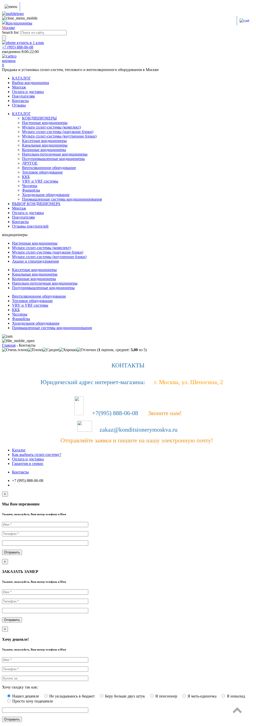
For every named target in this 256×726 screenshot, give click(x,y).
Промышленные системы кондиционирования (62, 199)
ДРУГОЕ (30, 163)
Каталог (19, 450)
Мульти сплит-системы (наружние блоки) (57, 132)
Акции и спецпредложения (35, 261)
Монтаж (19, 87)
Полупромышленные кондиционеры (53, 159)
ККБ (26, 177)
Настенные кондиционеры (45, 123)
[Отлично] (86, 350)
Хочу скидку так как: (20, 687)
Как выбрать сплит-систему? (36, 454)
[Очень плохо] (15, 350)
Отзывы (19, 105)
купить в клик (30, 43)
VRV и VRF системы (40, 181)
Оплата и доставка (28, 92)
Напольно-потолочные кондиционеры (55, 154)
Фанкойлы (31, 190)
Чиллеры (29, 186)
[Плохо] (35, 350)
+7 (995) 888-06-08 (17, 47)
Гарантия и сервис (28, 463)
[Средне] (50, 350)
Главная (9, 345)
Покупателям (23, 96)
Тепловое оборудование (42, 172)
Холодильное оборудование (46, 195)
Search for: (10, 32)
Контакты (20, 101)
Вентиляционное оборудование (49, 168)
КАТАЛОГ (21, 78)
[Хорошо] (68, 350)
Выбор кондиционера (30, 83)
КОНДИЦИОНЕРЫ (39, 118)
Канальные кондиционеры (45, 145)
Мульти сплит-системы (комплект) (51, 127)
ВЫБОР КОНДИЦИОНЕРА (36, 204)
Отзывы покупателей (30, 226)
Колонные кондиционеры (44, 150)
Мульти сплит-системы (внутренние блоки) (59, 136)
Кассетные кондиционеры (44, 141)
